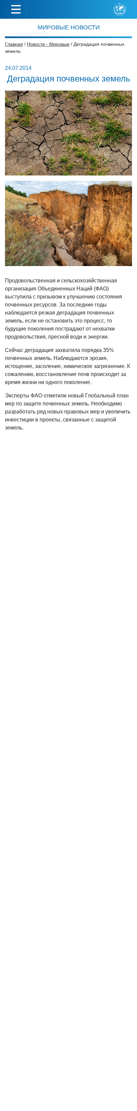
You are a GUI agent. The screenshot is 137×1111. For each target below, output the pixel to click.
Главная (14, 44)
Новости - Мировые (48, 44)
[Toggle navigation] (16, 9)
